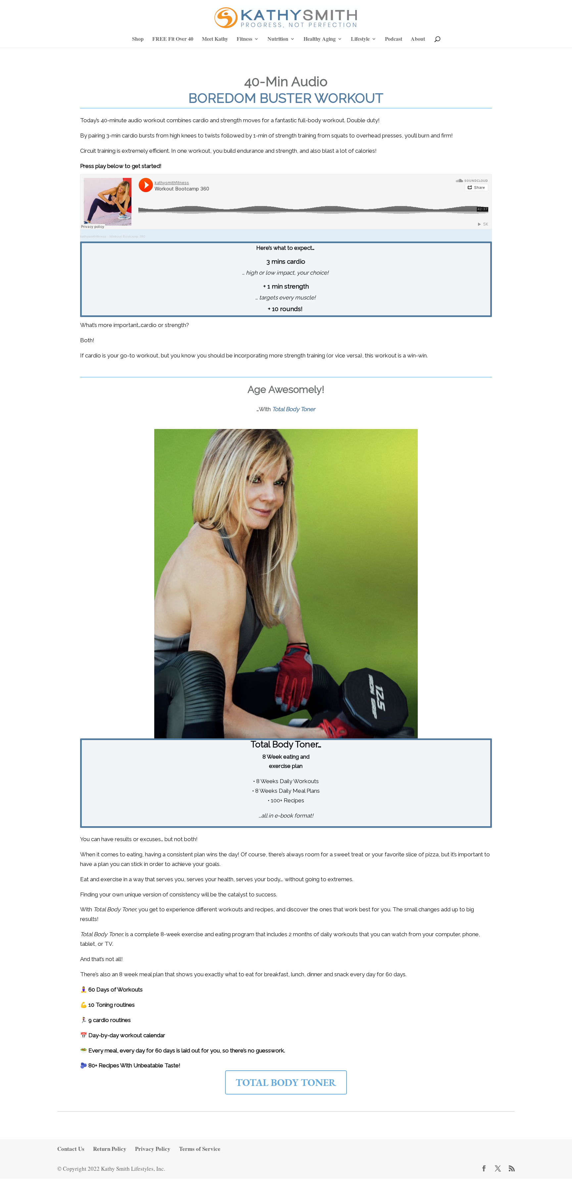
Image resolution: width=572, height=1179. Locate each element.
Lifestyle (360, 39)
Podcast (393, 39)
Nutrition (277, 39)
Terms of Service (199, 1149)
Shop (138, 39)
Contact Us (70, 1149)
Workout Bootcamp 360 (127, 236)
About (418, 39)
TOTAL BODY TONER (286, 1082)
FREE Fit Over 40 (172, 39)
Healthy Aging (320, 39)
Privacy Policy (152, 1149)
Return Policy (109, 1149)
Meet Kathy (215, 39)
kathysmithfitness (93, 236)
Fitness (244, 39)
